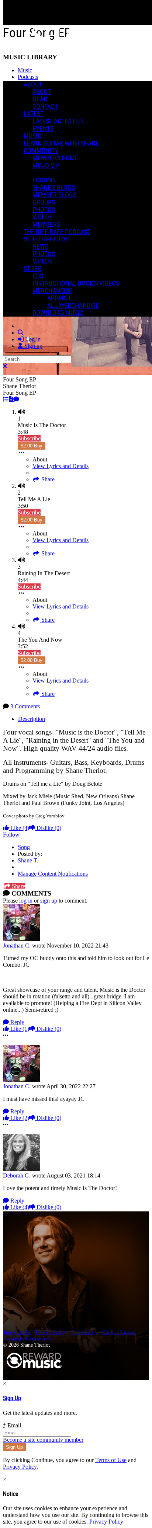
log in (25, 900)
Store (32, 268)
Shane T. (28, 860)
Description (31, 719)
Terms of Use (17, 1332)
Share (47, 479)
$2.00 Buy (31, 446)
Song (24, 847)
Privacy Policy (51, 1332)
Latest (34, 114)
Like (19, 828)
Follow (11, 834)
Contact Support (119, 1332)
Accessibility (84, 1332)
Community (41, 150)
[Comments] (16, 399)
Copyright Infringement (28, 1339)
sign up (48, 900)
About (33, 84)
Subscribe (29, 438)
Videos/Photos (46, 239)
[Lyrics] (11, 399)
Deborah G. (17, 1175)
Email (12, 1425)
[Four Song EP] (6, 399)
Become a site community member (43, 1440)
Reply (16, 1022)
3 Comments (25, 706)
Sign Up (12, 1398)
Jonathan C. (17, 945)
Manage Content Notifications (53, 874)
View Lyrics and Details (60, 466)
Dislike (48, 828)
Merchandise (52, 290)
